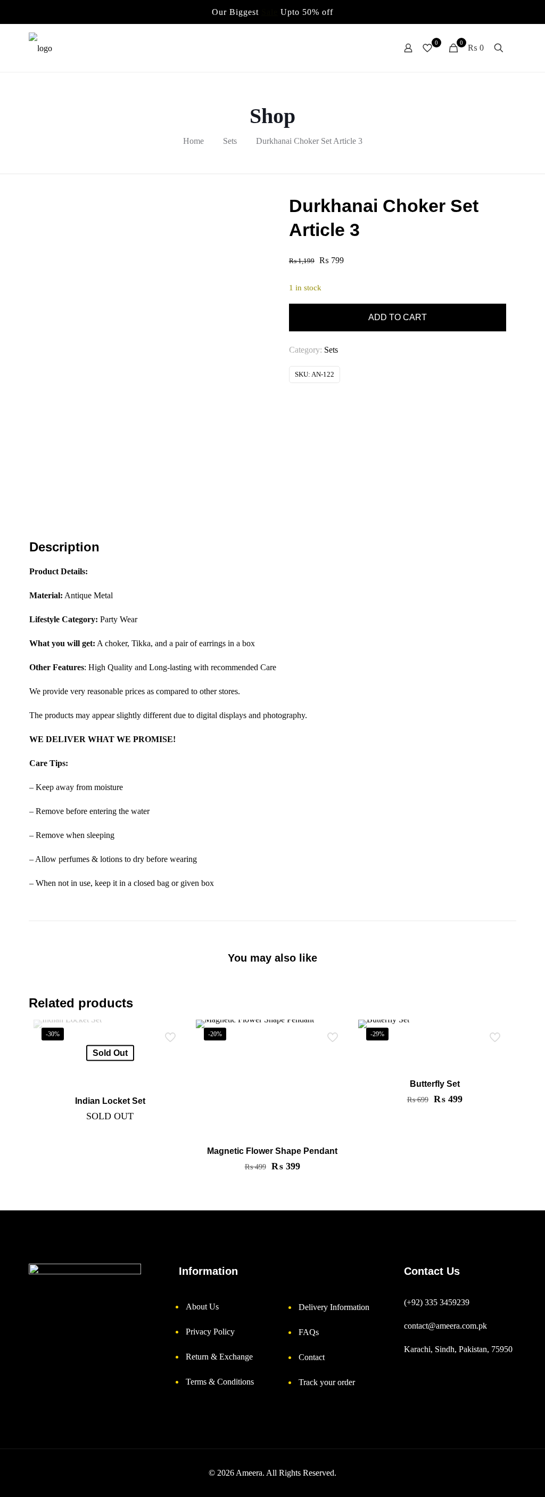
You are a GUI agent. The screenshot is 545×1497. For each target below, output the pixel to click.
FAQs (309, 1332)
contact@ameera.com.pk (445, 1325)
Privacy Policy (210, 1331)
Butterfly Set (435, 1083)
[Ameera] (40, 48)
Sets (230, 140)
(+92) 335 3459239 (436, 1302)
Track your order (327, 1382)
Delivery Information (334, 1307)
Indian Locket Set (110, 1100)
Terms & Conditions (220, 1381)
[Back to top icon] (497, 1478)
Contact (312, 1357)
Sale (269, 12)
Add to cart (397, 317)
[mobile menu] (371, 48)
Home (193, 140)
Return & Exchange (219, 1356)
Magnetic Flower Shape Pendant (272, 1151)
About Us (202, 1306)
